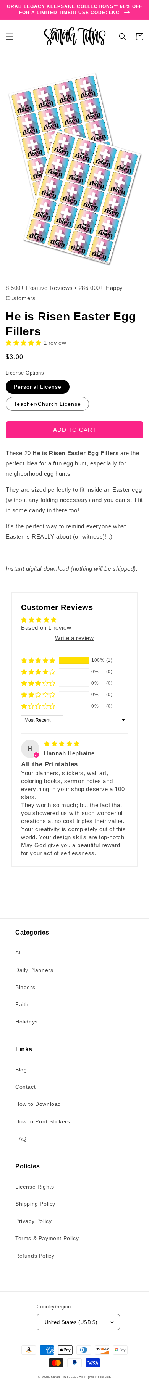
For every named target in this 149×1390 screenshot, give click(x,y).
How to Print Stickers (42, 1121)
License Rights (34, 1187)
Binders (25, 987)
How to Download (38, 1104)
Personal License (38, 387)
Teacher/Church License (47, 404)
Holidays (26, 1021)
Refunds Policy (34, 1256)
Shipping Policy (35, 1204)
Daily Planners (34, 970)
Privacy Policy (33, 1221)
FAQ (21, 1139)
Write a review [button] (74, 638)
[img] (62, 743)
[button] (9, 36)
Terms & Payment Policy (47, 1238)
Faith (22, 1004)
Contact (25, 1087)
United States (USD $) (71, 1322)
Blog (21, 1070)
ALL (20, 952)
